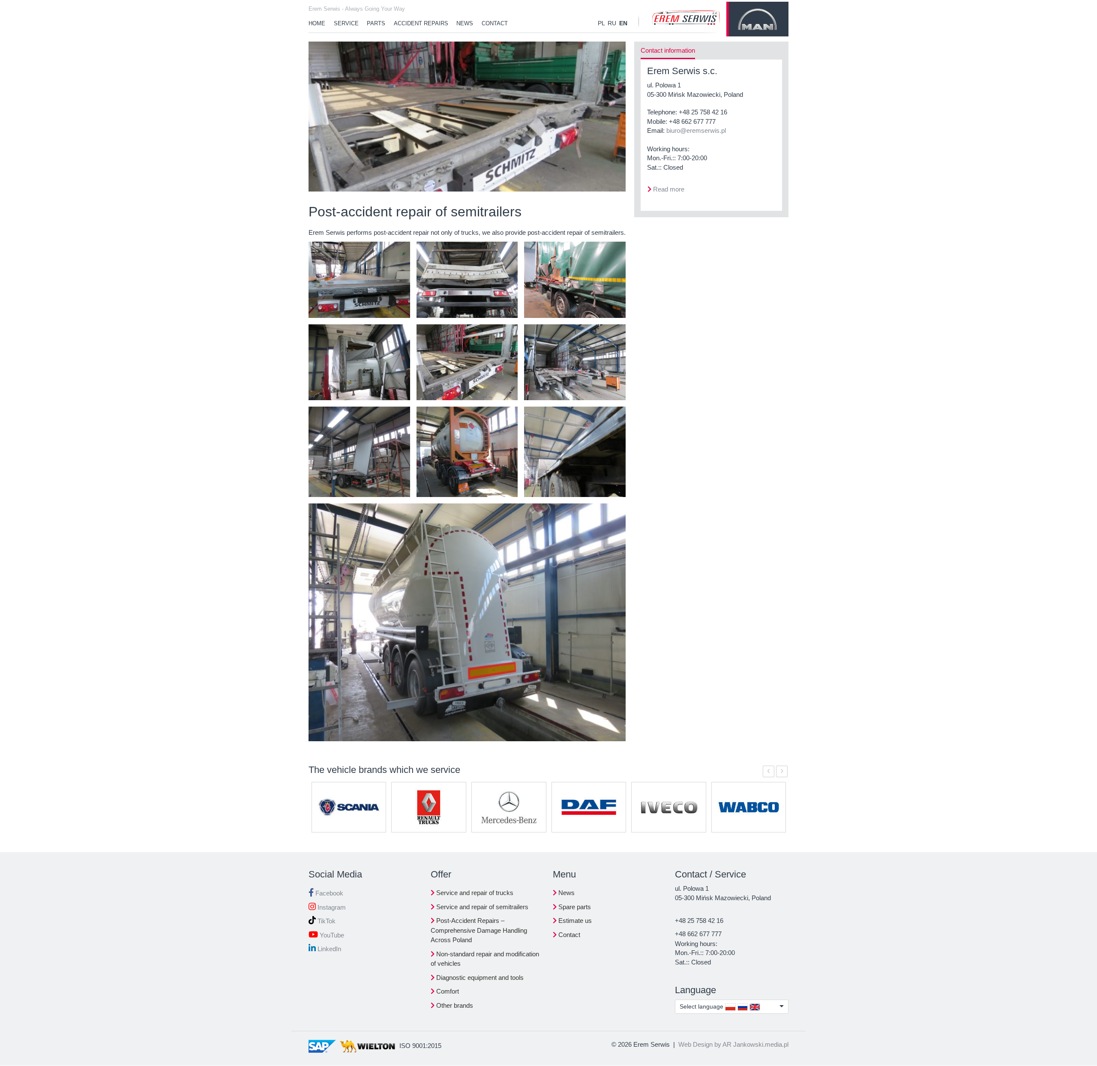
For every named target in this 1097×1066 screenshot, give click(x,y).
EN (623, 23)
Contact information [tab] (668, 50)
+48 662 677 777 (692, 121)
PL (601, 23)
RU (612, 23)
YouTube (331, 935)
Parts (376, 23)
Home (317, 23)
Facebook (328, 893)
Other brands (454, 1005)
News (464, 23)
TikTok (326, 921)
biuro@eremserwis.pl (696, 130)
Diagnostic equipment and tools (479, 977)
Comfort (447, 991)
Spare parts (574, 906)
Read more (668, 189)
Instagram (331, 907)
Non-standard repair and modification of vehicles (485, 958)
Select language (702, 1006)
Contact (495, 23)
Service (346, 23)
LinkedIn (328, 948)
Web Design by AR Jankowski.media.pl (733, 1044)
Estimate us (574, 920)
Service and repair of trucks (474, 892)
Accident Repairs (421, 23)
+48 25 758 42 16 (703, 112)
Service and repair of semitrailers (481, 906)
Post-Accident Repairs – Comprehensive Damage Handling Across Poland (479, 930)
